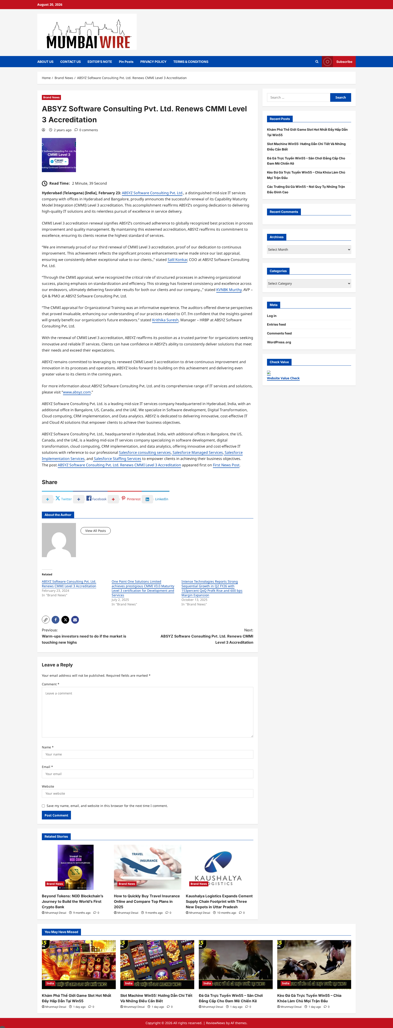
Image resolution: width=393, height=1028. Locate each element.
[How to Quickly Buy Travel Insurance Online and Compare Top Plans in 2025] (147, 867)
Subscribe (344, 61)
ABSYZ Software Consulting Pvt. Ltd (152, 192)
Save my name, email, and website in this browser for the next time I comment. (107, 806)
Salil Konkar (177, 259)
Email (47, 767)
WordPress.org (279, 342)
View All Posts (95, 530)
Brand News (51, 97)
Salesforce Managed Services (197, 452)
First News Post (226, 464)
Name (48, 747)
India (50, 983)
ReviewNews (215, 1023)
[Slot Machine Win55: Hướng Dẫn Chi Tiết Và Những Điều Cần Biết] (157, 965)
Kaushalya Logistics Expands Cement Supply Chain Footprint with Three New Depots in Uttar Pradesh (219, 901)
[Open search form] (316, 61)
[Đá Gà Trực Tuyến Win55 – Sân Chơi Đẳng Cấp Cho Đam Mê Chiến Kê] (236, 965)
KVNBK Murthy (229, 289)
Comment (50, 684)
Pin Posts (126, 62)
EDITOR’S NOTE (100, 62)
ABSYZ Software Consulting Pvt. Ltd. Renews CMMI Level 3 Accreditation (119, 464)
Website (48, 786)
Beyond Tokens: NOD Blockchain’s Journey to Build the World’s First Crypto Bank (72, 901)
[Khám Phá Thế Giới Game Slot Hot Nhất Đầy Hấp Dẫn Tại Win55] (79, 965)
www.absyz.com (77, 392)
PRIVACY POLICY (153, 62)
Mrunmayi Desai (55, 913)
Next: (207, 636)
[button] (46, 619)
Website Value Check (283, 378)
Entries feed (276, 324)
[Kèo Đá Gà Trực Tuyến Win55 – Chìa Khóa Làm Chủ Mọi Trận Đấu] (314, 965)
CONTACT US (70, 62)
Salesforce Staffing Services (117, 458)
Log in (272, 316)
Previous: (84, 636)
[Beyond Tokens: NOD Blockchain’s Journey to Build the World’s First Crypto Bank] (75, 867)
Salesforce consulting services (145, 452)
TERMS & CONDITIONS (190, 62)
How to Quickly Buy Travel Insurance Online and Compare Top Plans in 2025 (147, 901)
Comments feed (279, 333)
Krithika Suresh (165, 319)
